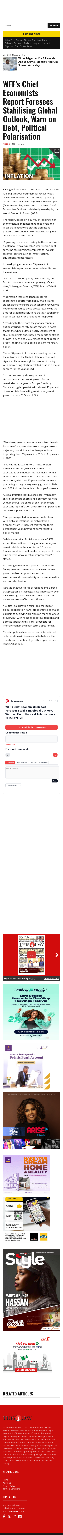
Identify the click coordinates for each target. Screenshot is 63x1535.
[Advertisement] (31, 673)
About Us (7, 1483)
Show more (10, 744)
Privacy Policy (9, 1486)
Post (54, 781)
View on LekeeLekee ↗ (49, 701)
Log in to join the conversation (32, 727)
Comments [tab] (10, 762)
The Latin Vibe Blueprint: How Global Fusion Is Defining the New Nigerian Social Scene (28, 41)
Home (5, 1479)
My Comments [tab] (22, 762)
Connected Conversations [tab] (38, 762)
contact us (14, 1511)
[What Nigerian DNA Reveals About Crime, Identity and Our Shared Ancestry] (10, 63)
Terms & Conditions (11, 1488)
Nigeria (7, 144)
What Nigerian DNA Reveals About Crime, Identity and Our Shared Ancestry (38, 62)
